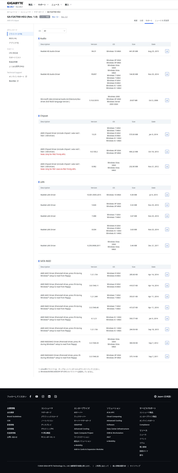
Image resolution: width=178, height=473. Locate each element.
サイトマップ (135, 466)
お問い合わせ (12, 437)
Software (110, 425)
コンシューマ (47, 408)
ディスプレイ (46, 425)
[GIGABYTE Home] (16, 2)
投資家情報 (11, 433)
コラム (142, 443)
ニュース (143, 434)
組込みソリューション (82, 441)
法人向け (19, 7)
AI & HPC (110, 412)
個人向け (10, 7)
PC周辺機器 (45, 433)
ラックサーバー (80, 416)
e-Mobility (78, 445)
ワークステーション (81, 437)
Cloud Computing (114, 416)
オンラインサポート (16, 76)
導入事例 (143, 447)
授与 (141, 455)
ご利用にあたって (102, 466)
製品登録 (12, 81)
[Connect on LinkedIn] (49, 396)
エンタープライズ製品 (148, 416)
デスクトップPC (47, 429)
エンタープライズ (82, 408)
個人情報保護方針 (119, 466)
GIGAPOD (78, 425)
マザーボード (46, 412)
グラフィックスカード (49, 416)
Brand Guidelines (14, 416)
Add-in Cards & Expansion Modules (88, 449)
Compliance (144, 425)
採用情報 (10, 429)
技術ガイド (144, 451)
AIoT (109, 437)
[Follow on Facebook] (30, 396)
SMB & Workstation (115, 433)
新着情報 (10, 425)
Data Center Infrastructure (118, 429)
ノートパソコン (47, 420)
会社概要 (10, 412)
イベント (143, 439)
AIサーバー (78, 412)
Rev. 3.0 (64, 17)
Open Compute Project (83, 433)
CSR (8, 420)
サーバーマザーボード (82, 420)
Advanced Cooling (81, 429)
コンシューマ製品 (146, 412)
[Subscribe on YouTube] (36, 396)
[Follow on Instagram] (43, 396)
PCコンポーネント (48, 437)
